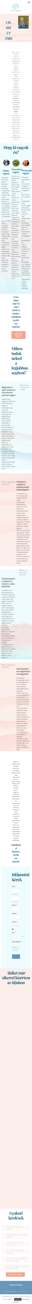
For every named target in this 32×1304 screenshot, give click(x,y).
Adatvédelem (17, 942)
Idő (13, 932)
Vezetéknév (15, 894)
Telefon (14, 913)
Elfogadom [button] (17, 1299)
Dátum (15, 922)
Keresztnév (15, 901)
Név (14, 886)
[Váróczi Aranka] (15, 11)
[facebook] (14, 1288)
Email (14, 905)
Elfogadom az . (15, 949)
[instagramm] (17, 1288)
